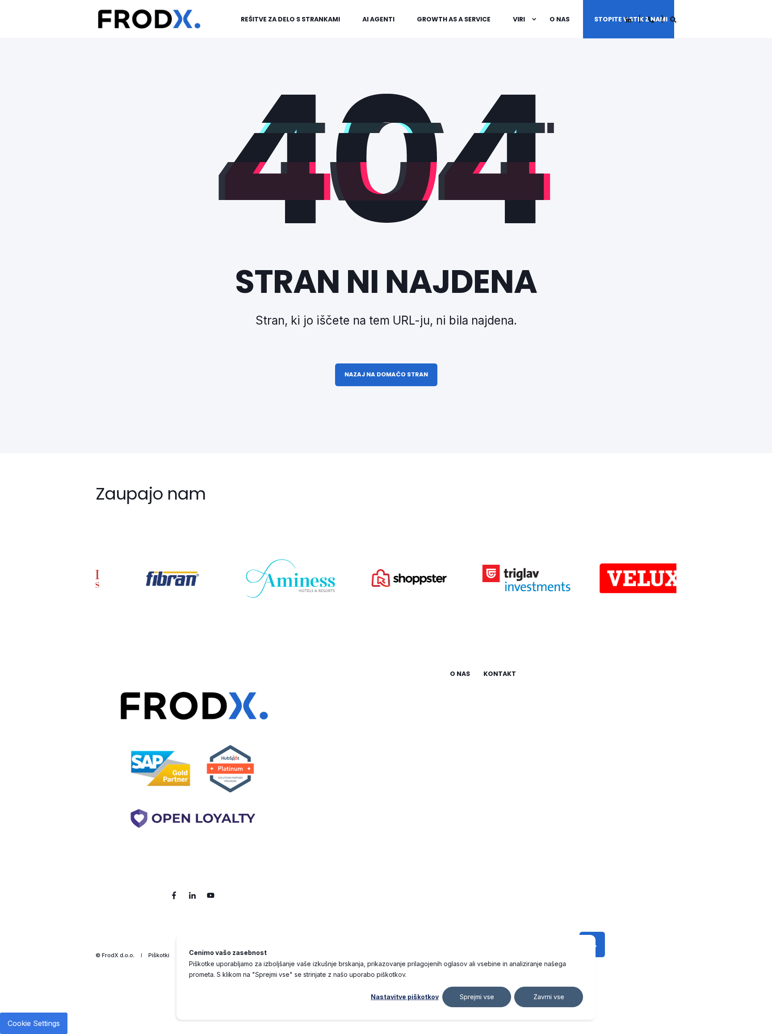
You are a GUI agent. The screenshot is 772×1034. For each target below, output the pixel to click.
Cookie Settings (34, 1023)
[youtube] (207, 895)
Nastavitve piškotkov (405, 997)
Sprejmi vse (477, 997)
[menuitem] (296, 19)
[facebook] (176, 895)
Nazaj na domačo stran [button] (386, 374)
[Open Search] (673, 19)
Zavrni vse (548, 997)
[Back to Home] (149, 19)
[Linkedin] (628, 20)
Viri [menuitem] (519, 19)
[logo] (192, 770)
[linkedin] (192, 895)
